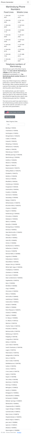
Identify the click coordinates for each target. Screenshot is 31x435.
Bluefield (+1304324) (11, 181)
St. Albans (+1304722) (12, 320)
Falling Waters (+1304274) (13, 171)
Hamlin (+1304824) (11, 390)
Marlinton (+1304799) (12, 382)
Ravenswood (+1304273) (12, 168)
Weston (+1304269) (11, 162)
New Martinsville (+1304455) (14, 232)
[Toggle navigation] (28, 2)
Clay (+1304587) (10, 288)
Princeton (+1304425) (12, 216)
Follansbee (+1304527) (12, 259)
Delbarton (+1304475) (12, 248)
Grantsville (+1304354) (12, 189)
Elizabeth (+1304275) (12, 173)
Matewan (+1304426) (12, 219)
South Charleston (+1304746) (14, 347)
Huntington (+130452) (12, 133)
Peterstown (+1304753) (12, 353)
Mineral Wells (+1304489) (13, 253)
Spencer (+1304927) (11, 425)
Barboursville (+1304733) (13, 331)
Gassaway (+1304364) (12, 197)
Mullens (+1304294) (11, 176)
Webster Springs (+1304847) (14, 401)
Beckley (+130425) (11, 128)
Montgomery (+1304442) (13, 227)
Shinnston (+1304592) (12, 291)
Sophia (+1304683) (11, 315)
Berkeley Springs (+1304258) (14, 154)
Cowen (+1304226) (11, 138)
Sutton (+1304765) (11, 366)
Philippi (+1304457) (11, 235)
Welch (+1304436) (11, 221)
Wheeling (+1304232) (12, 144)
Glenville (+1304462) (11, 237)
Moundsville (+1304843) (12, 395)
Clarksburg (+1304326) (12, 184)
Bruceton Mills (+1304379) (13, 205)
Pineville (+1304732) (11, 328)
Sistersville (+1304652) (12, 302)
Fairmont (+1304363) (11, 195)
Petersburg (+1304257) (12, 152)
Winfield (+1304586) (11, 286)
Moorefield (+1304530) (12, 262)
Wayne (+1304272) (11, 165)
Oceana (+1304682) (11, 312)
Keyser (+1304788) (11, 377)
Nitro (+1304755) (10, 358)
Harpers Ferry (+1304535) (13, 264)
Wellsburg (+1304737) (12, 334)
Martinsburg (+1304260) (13, 157)
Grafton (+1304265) (11, 160)
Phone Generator (7, 2)
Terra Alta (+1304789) (12, 379)
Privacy (19, 432)
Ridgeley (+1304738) (11, 336)
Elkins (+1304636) (11, 294)
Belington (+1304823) (12, 387)
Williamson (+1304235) (12, 146)
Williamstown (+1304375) (13, 203)
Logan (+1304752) (11, 350)
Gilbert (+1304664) (11, 307)
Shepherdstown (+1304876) (13, 417)
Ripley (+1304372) (11, 200)
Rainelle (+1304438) (11, 224)
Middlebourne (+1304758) (13, 363)
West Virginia (9, 117)
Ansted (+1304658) (11, 304)
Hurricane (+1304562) (12, 275)
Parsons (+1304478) (11, 251)
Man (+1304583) (10, 283)
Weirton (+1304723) (11, 323)
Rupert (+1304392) (11, 211)
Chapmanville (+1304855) (13, 406)
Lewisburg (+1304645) (12, 299)
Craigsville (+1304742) (12, 339)
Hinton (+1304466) (11, 243)
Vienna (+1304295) (11, 179)
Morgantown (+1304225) (13, 136)
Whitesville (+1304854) (12, 403)
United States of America (16, 112)
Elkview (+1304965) (11, 427)
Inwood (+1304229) (11, 141)
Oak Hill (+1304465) (11, 240)
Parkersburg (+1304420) (12, 213)
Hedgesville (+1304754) (12, 355)
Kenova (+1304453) (11, 229)
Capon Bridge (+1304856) (13, 409)
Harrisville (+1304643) (12, 296)
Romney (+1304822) (11, 385)
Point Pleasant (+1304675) (13, 310)
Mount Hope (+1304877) (12, 419)
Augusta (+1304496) (11, 256)
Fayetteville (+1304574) (12, 280)
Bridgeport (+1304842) (12, 393)
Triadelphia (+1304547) (12, 270)
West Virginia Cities (11, 121)
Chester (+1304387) (11, 208)
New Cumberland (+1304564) (14, 278)
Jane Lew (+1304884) (11, 422)
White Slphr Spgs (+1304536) (14, 267)
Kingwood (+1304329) (12, 187)
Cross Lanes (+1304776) (12, 371)
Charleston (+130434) (12, 130)
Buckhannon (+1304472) (12, 245)
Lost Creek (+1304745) (12, 344)
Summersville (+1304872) (13, 411)
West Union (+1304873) (12, 414)
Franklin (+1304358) (11, 192)
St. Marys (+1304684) (12, 318)
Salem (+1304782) (11, 374)
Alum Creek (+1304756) (12, 361)
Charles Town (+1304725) (13, 326)
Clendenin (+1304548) (12, 272)
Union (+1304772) (11, 369)
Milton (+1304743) (11, 342)
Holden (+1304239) (11, 149)
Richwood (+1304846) (12, 398)
